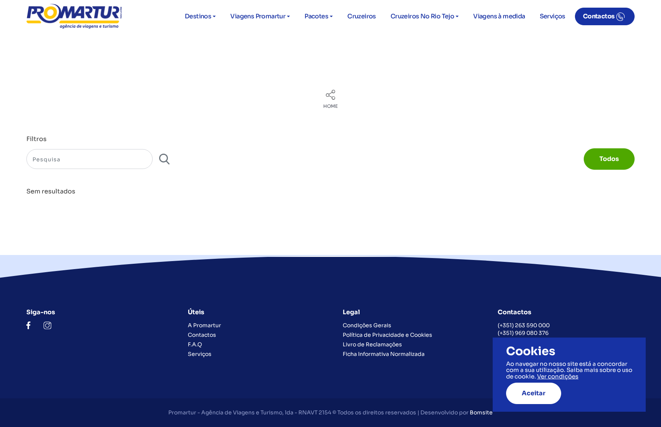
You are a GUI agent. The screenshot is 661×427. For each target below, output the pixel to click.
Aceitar (533, 393)
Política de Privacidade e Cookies (387, 334)
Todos (609, 159)
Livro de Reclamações (372, 344)
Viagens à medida (499, 16)
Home (330, 106)
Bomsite (481, 412)
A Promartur (204, 325)
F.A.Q (195, 344)
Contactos (599, 16)
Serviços (552, 16)
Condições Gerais (367, 325)
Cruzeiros (361, 16)
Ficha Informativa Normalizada (384, 354)
